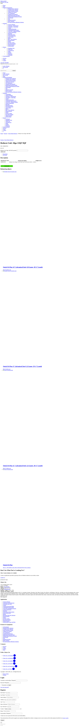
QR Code (5, 155)
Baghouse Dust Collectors (11, 78)
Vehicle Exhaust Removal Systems (12, 86)
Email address (5, 713)
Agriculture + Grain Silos (11, 97)
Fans (6, 88)
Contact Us (2, 577)
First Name (3, 692)
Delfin (7, 123)
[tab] (41, 154)
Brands (4, 117)
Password (4, 682)
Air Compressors (9, 82)
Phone (2, 711)
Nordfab (7, 124)
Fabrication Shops (9, 105)
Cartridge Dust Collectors (11, 79)
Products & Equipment (7, 77)
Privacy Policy (6, 673)
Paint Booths (8, 87)
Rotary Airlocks (9, 90)
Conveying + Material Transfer (12, 102)
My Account (5, 67)
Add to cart (3, 151)
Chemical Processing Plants (8, 606)
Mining (7, 108)
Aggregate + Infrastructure (11, 96)
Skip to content (3, 1)
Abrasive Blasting (9, 95)
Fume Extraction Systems (11, 80)
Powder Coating (9, 113)
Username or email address (8, 680)
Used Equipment (6, 126)
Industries (5, 93)
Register (2, 720)
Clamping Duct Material (10, 84)
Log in (9, 685)
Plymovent (8, 125)
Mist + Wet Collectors (10, 110)
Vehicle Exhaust (9, 115)
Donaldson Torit (9, 120)
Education (8, 104)
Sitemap (4, 675)
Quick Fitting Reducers (12, 133)
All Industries (8, 94)
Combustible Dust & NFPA (11, 101)
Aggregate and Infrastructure (8, 602)
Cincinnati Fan (8, 122)
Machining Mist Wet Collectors (9, 615)
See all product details (4, 137)
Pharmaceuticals (9, 111)
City (1, 702)
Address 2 (2, 699)
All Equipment (6, 627)
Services (4, 58)
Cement (7, 98)
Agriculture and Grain (7, 604)
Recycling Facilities (9, 114)
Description (5, 154)
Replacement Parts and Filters (11, 85)
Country (2, 708)
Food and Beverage (9, 106)
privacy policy (65, 718)
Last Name (3, 695)
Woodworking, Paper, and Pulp (9, 622)
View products (27, 567)
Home (4, 72)
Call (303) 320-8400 (4, 62)
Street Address (3, 697)
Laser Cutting (8, 107)
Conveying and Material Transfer (9, 608)
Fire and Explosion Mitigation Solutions (13, 92)
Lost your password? (4, 687)
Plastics (7, 112)
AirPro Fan (8, 121)
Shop (4, 76)
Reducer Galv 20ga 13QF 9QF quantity (8, 150)
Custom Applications (10, 103)
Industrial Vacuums (9, 89)
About (4, 59)
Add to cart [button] (8, 269)
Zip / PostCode (3, 706)
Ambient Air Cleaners (10, 81)
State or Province (4, 704)
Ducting (5, 133)
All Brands (8, 119)
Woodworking (8, 116)
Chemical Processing (10, 99)
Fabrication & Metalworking (8, 611)
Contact (4, 60)
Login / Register (6, 66)
